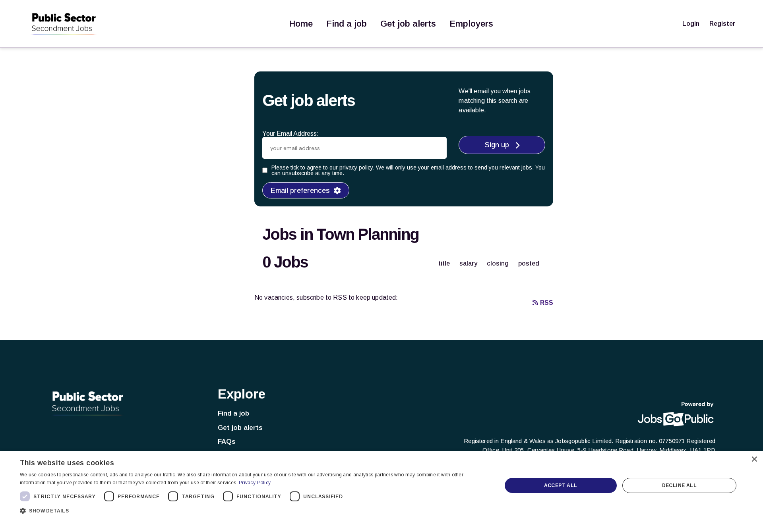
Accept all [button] (560, 485)
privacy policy (356, 167)
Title (444, 263)
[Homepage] (63, 24)
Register (722, 23)
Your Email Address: (290, 133)
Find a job (346, 24)
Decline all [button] (679, 485)
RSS (546, 302)
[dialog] (381, 485)
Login (690, 23)
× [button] (754, 459)
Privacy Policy (255, 482)
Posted (528, 263)
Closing (498, 263)
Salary (468, 263)
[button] (254, 510)
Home (301, 24)
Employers (471, 24)
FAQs (227, 441)
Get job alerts (408, 24)
